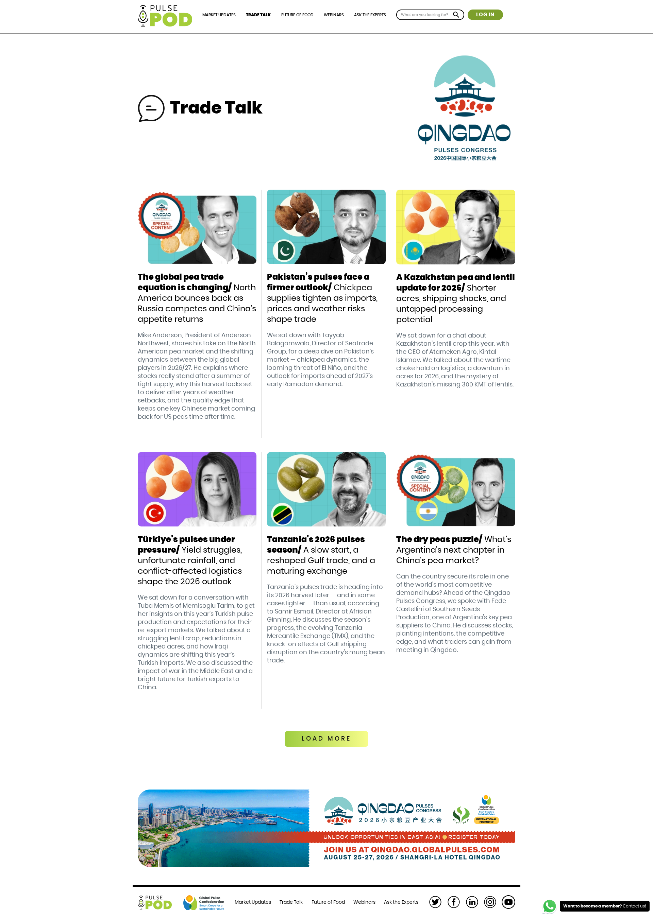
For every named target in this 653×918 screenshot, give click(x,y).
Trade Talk (258, 15)
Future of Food (297, 15)
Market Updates (219, 15)
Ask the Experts (370, 15)
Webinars (334, 15)
